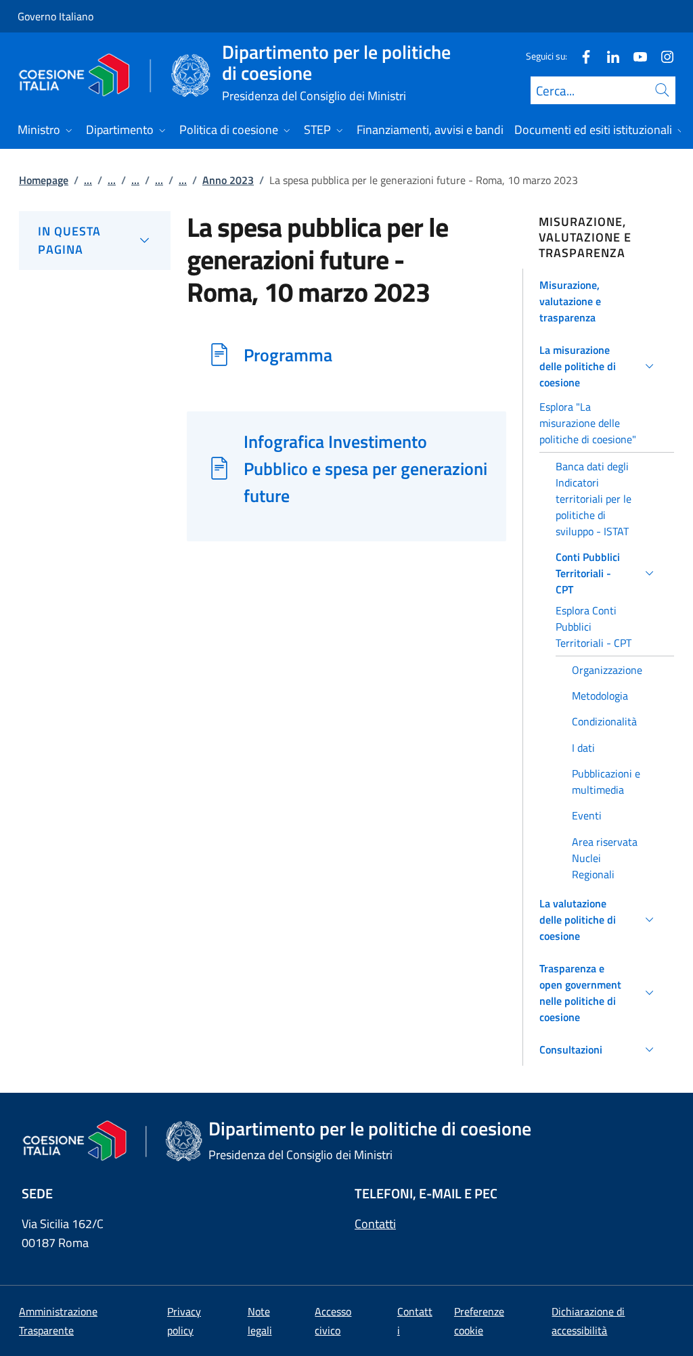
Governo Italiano (55, 16)
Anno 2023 (228, 180)
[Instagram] (661, 56)
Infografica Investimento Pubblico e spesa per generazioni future (365, 468)
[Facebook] (580, 56)
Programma (288, 354)
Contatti (375, 1224)
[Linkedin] (607, 56)
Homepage (43, 180)
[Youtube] (634, 56)
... (88, 180)
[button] (598, 301)
